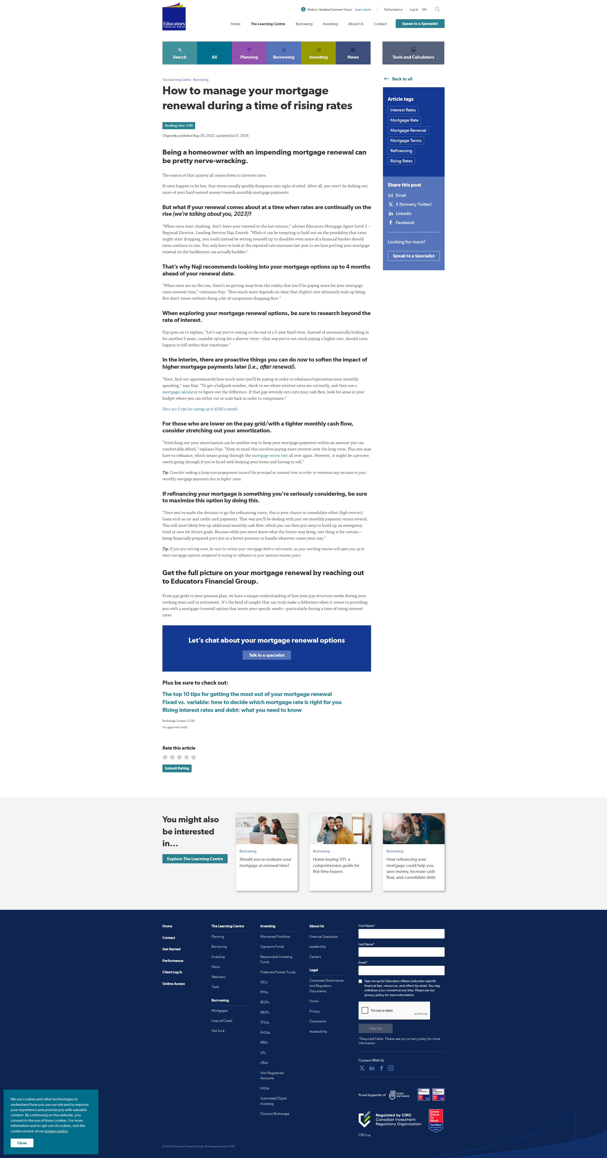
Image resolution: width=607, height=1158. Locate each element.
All (214, 57)
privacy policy (56, 1131)
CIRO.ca (364, 1135)
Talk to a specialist (266, 655)
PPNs (264, 992)
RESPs (264, 1002)
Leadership (317, 946)
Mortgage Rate (404, 120)
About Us (355, 24)
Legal (313, 970)
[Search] (437, 9)
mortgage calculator (180, 391)
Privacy (314, 1011)
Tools (215, 987)
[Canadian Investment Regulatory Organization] (390, 1119)
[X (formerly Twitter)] (362, 1068)
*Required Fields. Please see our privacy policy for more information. (399, 1041)
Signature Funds (272, 946)
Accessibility (318, 1031)
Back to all (401, 78)
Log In (414, 9)
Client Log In (172, 972)
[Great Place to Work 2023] (424, 1094)
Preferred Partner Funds (278, 972)
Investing (330, 24)
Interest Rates (403, 110)
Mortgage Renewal (408, 130)
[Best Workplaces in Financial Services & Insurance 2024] (438, 1094)
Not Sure (218, 1031)
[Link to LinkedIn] (371, 1068)
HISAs (264, 1088)
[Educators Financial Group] (174, 16)
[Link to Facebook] (381, 1068)
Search (180, 57)
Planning (249, 57)
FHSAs (265, 1032)
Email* (363, 962)
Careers (315, 957)
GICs (263, 982)
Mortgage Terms (406, 140)
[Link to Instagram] (391, 1068)
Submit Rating (177, 768)
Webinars (218, 977)
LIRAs (264, 1063)
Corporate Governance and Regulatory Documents (326, 985)
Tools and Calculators (413, 57)
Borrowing (304, 24)
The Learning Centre (268, 24)
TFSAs (264, 1022)
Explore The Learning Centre (195, 858)
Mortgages (220, 1010)
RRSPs (264, 1012)
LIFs (263, 1053)
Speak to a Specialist (420, 23)
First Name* (367, 926)
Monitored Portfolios (275, 936)
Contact (380, 24)
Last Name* (367, 944)
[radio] (165, 758)
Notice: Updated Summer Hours (339, 9)
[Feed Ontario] (399, 1095)
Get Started (171, 949)
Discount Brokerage (274, 1114)
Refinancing (401, 150)
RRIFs (264, 1042)
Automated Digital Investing (273, 1101)
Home (235, 24)
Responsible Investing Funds (276, 959)
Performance (393, 9)
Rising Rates (401, 161)
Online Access (173, 984)
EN (424, 9)
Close (22, 1143)
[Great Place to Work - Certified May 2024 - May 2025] (436, 1121)
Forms (313, 1001)
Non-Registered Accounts (272, 1075)
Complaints (317, 1021)
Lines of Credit (222, 1021)
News (353, 57)
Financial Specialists (323, 936)
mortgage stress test (270, 455)
